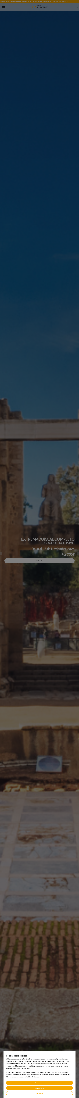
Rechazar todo (39, 1088)
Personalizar (39, 1093)
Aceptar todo (39, 1083)
